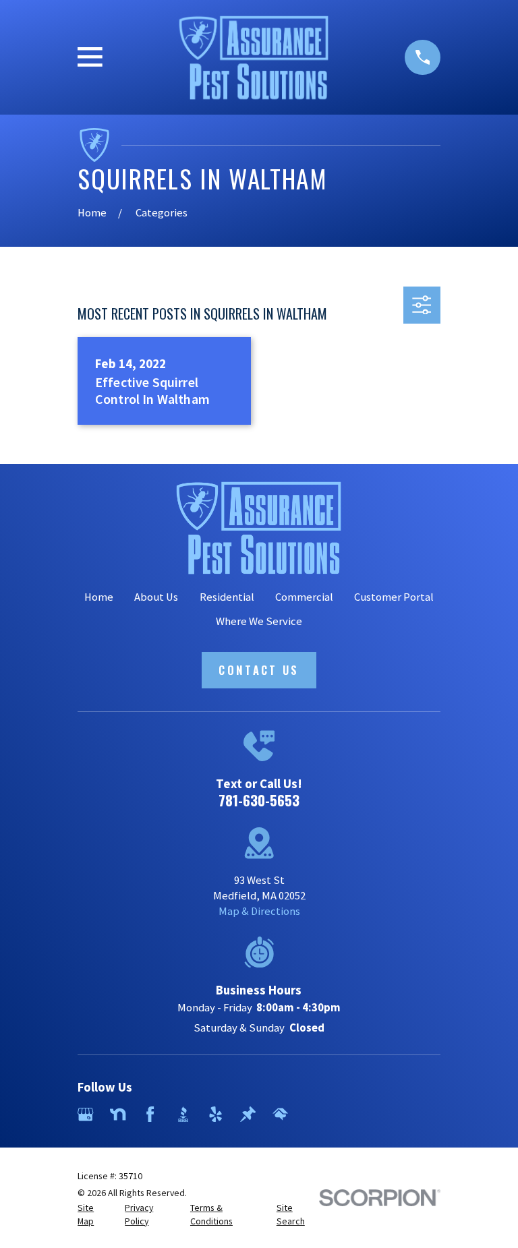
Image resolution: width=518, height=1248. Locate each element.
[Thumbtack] (248, 1114)
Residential (227, 597)
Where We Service (259, 621)
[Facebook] (150, 1114)
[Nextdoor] (117, 1114)
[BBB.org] (183, 1114)
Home (98, 597)
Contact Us (259, 669)
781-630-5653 (259, 800)
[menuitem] (93, 1214)
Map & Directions (259, 911)
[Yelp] (215, 1114)
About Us (156, 597)
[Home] (253, 57)
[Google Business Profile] (85, 1114)
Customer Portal (394, 597)
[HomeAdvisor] (280, 1114)
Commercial (304, 597)
